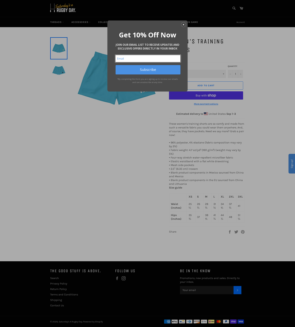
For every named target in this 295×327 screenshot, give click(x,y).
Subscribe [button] (148, 69)
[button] (183, 25)
